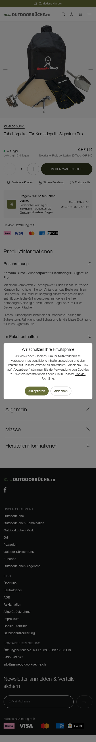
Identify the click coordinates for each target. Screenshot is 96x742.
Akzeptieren (36, 391)
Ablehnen (61, 391)
